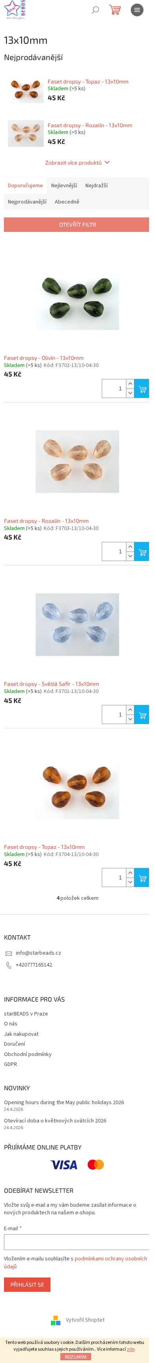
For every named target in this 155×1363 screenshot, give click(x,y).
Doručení (14, 1044)
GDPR (10, 1064)
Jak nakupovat (21, 1034)
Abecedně (67, 202)
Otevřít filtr (77, 224)
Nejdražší (96, 186)
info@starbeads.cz (38, 953)
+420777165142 (34, 965)
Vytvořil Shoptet (85, 1320)
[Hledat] (95, 10)
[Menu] (137, 10)
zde (130, 1349)
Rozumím (76, 1356)
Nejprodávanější (27, 202)
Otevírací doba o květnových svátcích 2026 (55, 1121)
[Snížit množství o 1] (130, 393)
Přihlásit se (27, 1284)
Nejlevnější (64, 186)
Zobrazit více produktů (73, 162)
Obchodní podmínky (28, 1054)
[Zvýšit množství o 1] (130, 383)
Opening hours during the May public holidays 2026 (64, 1103)
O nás (10, 1024)
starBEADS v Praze (26, 1014)
